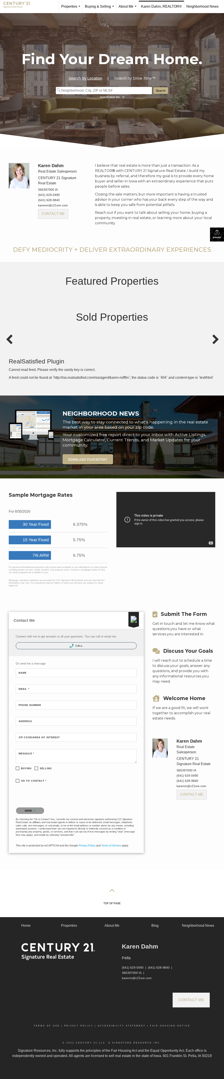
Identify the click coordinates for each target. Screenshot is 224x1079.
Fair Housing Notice (170, 1026)
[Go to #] (112, 890)
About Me (128, 9)
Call (79, 645)
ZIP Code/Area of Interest (39, 737)
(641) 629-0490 (49, 195)
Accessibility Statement (122, 1026)
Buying (26, 768)
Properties (71, 9)
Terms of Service (111, 845)
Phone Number (30, 705)
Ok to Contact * (34, 780)
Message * (26, 753)
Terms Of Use (47, 1026)
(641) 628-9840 (49, 200)
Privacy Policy (87, 845)
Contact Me (53, 214)
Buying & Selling (100, 9)
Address (25, 721)
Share (217, 237)
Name (22, 672)
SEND (29, 810)
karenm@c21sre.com (53, 205)
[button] (88, 459)
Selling (46, 768)
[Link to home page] (19, 6)
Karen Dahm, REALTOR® (161, 6)
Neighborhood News (202, 6)
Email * (24, 689)
